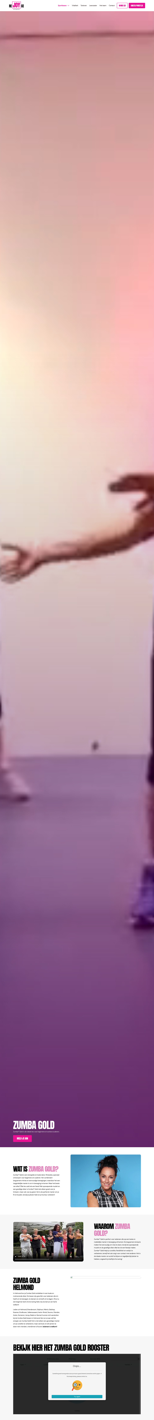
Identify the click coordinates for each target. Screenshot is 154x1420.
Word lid (122, 5)
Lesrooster (93, 5)
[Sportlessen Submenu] (68, 5)
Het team (103, 5)
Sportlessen (62, 5)
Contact (112, 5)
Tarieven (84, 5)
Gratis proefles (137, 5)
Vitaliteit (75, 5)
